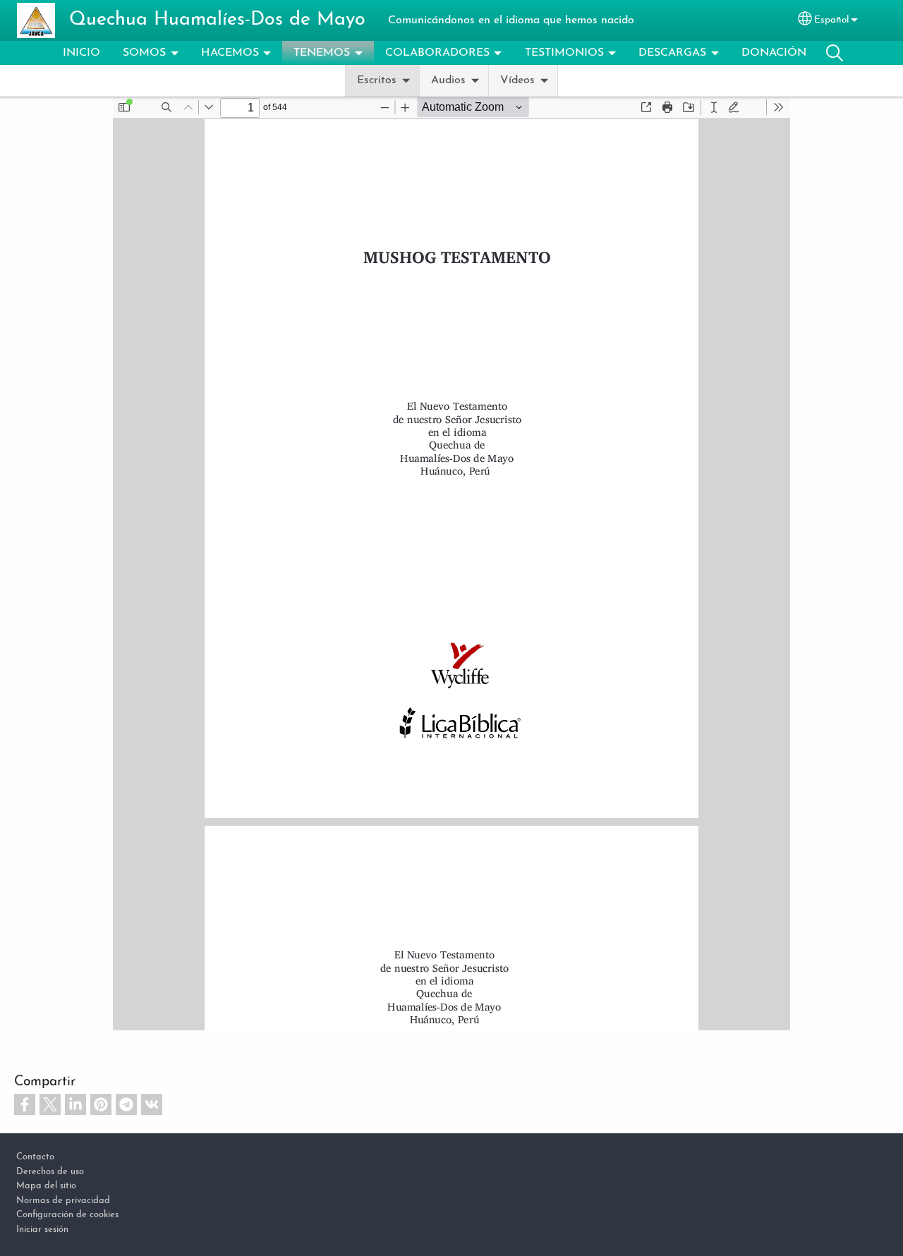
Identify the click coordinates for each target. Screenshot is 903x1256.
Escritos (376, 80)
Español (831, 20)
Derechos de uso (50, 1171)
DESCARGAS (672, 53)
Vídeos (517, 80)
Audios (448, 80)
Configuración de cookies (67, 1214)
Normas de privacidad (63, 1200)
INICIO (81, 53)
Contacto (35, 1157)
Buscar (835, 53)
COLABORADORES (437, 53)
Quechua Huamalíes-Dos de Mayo (217, 20)
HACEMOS (230, 53)
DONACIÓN (773, 53)
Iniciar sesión (42, 1229)
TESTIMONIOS (564, 53)
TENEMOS (321, 53)
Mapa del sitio (46, 1185)
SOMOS (144, 53)
